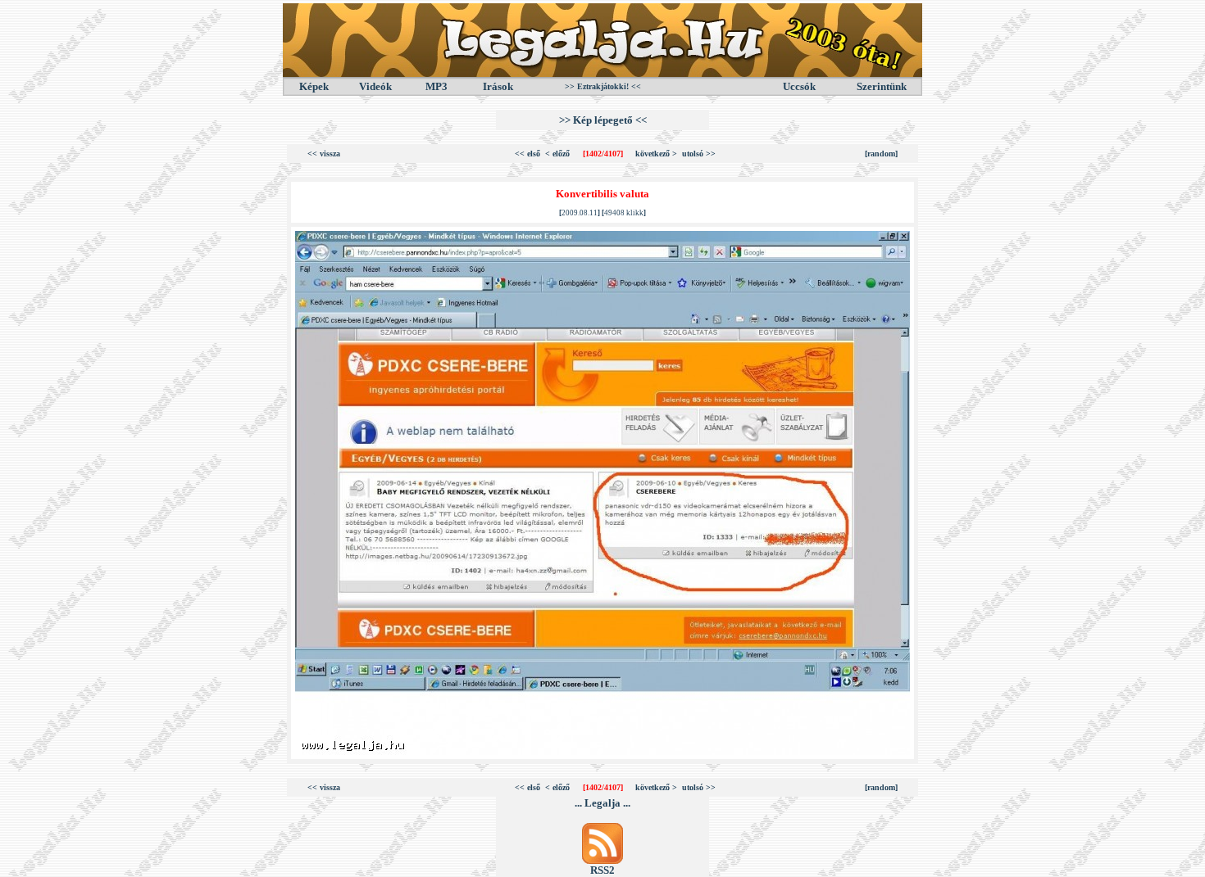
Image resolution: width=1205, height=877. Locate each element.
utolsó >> (699, 153)
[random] (881, 153)
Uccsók (799, 86)
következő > (656, 153)
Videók (375, 86)
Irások (498, 86)
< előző (557, 153)
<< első (527, 153)
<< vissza (323, 153)
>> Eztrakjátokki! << (603, 86)
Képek (314, 86)
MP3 (436, 86)
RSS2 (602, 870)
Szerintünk (882, 86)
